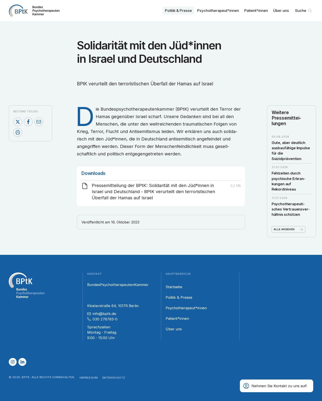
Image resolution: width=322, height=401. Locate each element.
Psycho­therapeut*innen (218, 10)
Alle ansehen (284, 229)
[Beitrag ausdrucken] (17, 132)
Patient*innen (256, 10)
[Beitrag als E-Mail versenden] (38, 121)
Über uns (281, 10)
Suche (300, 10)
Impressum (89, 377)
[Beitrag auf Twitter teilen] (17, 121)
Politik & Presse (178, 10)
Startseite (174, 287)
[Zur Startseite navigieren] (34, 10)
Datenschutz (113, 377)
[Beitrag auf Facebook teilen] (28, 121)
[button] (276, 385)
